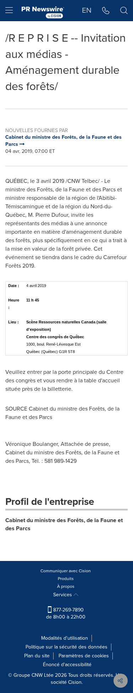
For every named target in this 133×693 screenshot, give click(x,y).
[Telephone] (106, 10)
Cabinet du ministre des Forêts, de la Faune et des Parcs (64, 524)
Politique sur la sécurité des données (66, 647)
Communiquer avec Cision (65, 571)
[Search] (124, 10)
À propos (65, 586)
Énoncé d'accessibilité (67, 664)
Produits (66, 578)
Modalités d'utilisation (64, 638)
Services (63, 594)
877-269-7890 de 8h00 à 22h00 (65, 613)
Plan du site (37, 655)
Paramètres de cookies (84, 655)
